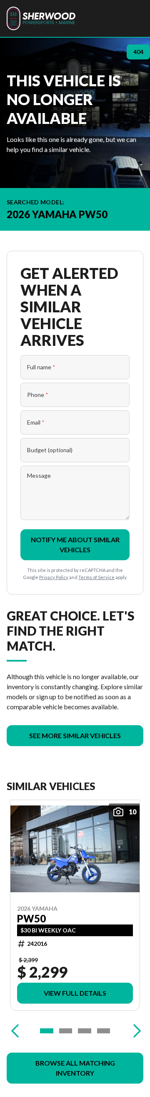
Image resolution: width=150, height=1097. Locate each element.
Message (39, 475)
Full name (41, 367)
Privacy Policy (53, 577)
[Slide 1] (46, 1030)
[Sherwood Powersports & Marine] (41, 18)
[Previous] (15, 1030)
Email (36, 422)
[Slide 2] (65, 1030)
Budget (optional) (49, 449)
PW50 (31, 918)
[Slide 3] (84, 1030)
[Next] (135, 1030)
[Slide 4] (103, 1030)
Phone (37, 394)
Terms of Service (96, 577)
